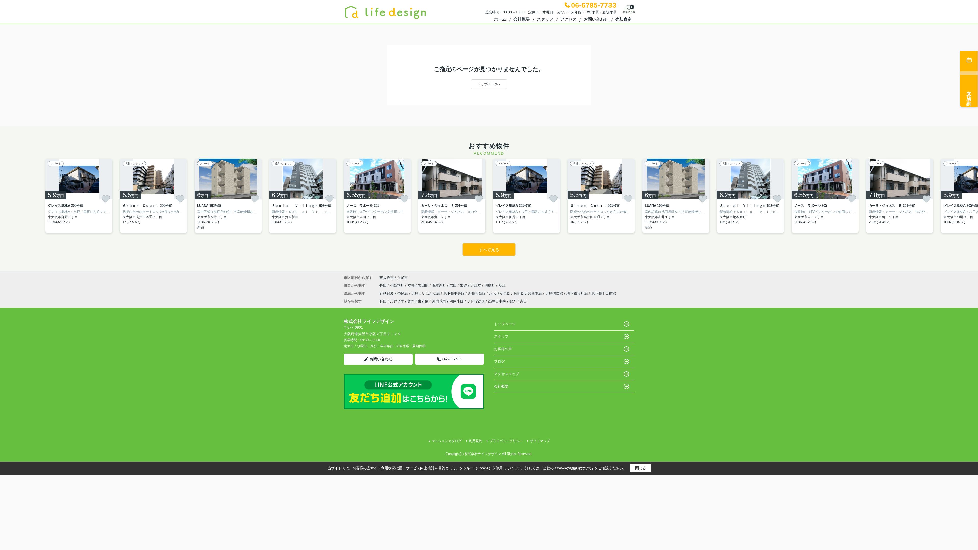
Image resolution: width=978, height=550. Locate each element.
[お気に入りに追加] (106, 199)
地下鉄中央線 (454, 293)
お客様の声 (503, 349)
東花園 (423, 301)
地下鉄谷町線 (577, 293)
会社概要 (521, 19)
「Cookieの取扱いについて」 (574, 468)
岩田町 (424, 285)
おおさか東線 (500, 293)
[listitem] (377, 196)
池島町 (490, 285)
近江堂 (476, 285)
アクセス (568, 19)
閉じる (640, 468)
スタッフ (545, 19)
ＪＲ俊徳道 (476, 301)
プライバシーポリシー (506, 441)
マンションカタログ (446, 441)
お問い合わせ (596, 19)
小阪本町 (397, 285)
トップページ (504, 324)
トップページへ (489, 84)
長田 (383, 285)
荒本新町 (439, 285)
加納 (464, 285)
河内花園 (439, 301)
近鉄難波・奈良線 (394, 293)
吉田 (454, 285)
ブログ (499, 361)
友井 (412, 285)
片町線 (519, 293)
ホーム (500, 19)
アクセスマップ (506, 374)
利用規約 (475, 441)
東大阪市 (386, 278)
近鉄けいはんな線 (426, 293)
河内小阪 (457, 301)
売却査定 (623, 19)
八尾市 (402, 278)
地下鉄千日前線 (603, 293)
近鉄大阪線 (477, 293)
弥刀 (513, 301)
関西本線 (535, 293)
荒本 (411, 301)
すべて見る (489, 250)
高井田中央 (497, 301)
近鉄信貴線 (554, 293)
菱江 (502, 285)
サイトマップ (540, 441)
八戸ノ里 (397, 301)
